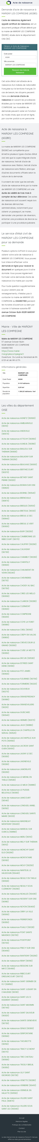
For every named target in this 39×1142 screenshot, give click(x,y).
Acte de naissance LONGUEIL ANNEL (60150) (18, 807)
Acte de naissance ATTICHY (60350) (19, 438)
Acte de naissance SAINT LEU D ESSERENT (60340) (16, 998)
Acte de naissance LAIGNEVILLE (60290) (16, 763)
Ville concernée (9, 61)
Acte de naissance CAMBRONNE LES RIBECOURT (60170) (19, 538)
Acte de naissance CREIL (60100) (17, 629)
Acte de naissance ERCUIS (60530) (18, 658)
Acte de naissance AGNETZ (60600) (19, 418)
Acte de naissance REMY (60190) (17, 960)
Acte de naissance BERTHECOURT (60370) (17, 471)
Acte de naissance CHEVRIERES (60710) (16, 579)
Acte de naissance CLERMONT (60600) (16, 607)
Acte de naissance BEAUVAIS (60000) (19, 464)
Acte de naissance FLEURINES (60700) (19, 678)
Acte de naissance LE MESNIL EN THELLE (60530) (17, 778)
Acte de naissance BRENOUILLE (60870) (16, 499)
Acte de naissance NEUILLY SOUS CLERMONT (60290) (17, 887)
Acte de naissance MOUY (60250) (18, 865)
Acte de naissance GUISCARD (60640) (16, 713)
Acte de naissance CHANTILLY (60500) (16, 563)
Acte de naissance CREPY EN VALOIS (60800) (19, 636)
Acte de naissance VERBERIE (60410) (19, 1085)
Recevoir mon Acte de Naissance (20, 71)
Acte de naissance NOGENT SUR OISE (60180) (19, 900)
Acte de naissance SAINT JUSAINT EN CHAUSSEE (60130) (19, 990)
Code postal (8, 54)
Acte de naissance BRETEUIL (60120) (19, 510)
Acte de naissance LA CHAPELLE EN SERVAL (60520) (18, 731)
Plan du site (22, 1132)
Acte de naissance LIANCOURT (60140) (16, 799)
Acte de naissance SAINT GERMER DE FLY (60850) (19, 983)
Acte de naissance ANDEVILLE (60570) (16, 432)
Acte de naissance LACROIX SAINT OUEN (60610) (18, 747)
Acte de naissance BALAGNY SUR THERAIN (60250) (17, 458)
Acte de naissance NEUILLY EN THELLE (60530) (19, 879)
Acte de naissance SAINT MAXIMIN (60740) (18, 1006)
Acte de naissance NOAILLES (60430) (19, 893)
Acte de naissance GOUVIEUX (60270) (16, 690)
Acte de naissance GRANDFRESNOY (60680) (18, 698)
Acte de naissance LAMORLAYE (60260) (16, 770)
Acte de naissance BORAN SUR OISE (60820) (18, 486)
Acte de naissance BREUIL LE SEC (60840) (17, 517)
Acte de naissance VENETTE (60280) (19, 1080)
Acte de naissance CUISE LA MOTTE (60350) (18, 651)
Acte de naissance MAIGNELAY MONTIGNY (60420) (16, 822)
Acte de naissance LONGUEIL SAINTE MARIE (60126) (19, 815)
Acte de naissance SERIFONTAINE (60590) (17, 1035)
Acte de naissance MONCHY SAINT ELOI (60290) (18, 851)
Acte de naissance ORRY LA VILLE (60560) (17, 913)
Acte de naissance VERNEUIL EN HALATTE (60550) (16, 1091)
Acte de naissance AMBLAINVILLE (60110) (17, 424)
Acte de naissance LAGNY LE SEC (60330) (17, 755)
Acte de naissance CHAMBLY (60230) (19, 557)
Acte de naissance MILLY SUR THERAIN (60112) (19, 843)
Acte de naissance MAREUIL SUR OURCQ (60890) (17, 830)
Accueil (21, 1118)
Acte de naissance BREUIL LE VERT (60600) (18, 525)
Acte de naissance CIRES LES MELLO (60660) (18, 595)
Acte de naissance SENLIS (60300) (18, 1028)
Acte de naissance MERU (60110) (17, 836)
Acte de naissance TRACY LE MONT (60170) (18, 1050)
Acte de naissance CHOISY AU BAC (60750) (18, 587)
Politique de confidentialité (21, 1125)
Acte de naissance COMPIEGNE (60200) (16, 615)
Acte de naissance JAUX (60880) (17, 725)
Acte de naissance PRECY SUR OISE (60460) (18, 949)
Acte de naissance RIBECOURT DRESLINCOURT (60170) (16, 975)
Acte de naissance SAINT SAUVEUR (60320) (18, 1014)
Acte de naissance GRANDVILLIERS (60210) (18, 706)
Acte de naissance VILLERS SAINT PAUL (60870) (17, 1099)
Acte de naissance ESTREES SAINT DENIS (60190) (17, 664)
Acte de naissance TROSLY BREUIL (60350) (17, 1066)
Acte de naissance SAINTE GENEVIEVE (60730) (19, 1022)
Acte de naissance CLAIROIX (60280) (19, 601)
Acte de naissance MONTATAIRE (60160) (17, 859)
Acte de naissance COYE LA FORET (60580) (18, 623)
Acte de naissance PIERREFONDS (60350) (17, 921)
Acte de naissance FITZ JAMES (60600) (16, 672)
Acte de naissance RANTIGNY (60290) (19, 955)
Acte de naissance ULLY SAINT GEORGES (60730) (16, 1074)
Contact (22, 1128)
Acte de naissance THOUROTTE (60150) (16, 1042)
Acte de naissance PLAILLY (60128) (18, 927)
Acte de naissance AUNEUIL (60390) (19, 443)
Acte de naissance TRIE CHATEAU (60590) (17, 1058)
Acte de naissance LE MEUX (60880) (19, 785)
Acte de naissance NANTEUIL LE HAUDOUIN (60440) (16, 871)
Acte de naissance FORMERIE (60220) (19, 683)
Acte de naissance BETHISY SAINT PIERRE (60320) (17, 478)
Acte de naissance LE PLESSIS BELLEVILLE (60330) (15, 791)
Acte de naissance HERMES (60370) (18, 720)
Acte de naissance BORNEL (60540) (18, 493)
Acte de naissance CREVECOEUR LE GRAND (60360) (18, 644)
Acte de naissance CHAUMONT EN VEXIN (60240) (18, 571)
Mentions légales (22, 1121)
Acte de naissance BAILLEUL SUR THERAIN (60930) (17, 450)
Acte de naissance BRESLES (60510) (18, 505)
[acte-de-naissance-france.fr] (19, 3)
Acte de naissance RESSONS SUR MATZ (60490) (17, 967)
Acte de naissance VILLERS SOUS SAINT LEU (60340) (17, 1107)
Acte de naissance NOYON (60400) (18, 906)
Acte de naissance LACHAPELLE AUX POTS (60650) (19, 739)
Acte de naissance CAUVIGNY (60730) (16, 550)
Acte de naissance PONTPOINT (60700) (16, 941)
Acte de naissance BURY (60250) (17, 531)
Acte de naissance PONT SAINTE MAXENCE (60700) (17, 933)
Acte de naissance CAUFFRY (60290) (19, 544)
